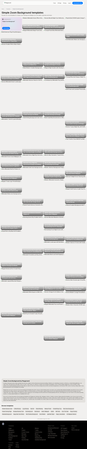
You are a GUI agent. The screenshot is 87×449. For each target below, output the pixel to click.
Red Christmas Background (32, 414)
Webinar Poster (48, 408)
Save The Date (65, 411)
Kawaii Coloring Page (6, 411)
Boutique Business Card (18, 411)
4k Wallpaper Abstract (71, 414)
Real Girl (32, 408)
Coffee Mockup (17, 408)
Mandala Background (6, 414)
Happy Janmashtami (60, 414)
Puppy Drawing (73, 411)
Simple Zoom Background (18, 8)
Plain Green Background (68, 408)
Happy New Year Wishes (18, 414)
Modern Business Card (7, 408)
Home (3, 8)
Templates (8, 8)
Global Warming (39, 408)
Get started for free (77, 3)
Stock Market (42, 414)
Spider (52, 411)
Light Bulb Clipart (50, 414)
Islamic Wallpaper (45, 411)
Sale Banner (37, 411)
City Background (29, 411)
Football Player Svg (57, 408)
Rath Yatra (58, 411)
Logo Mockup (26, 408)
